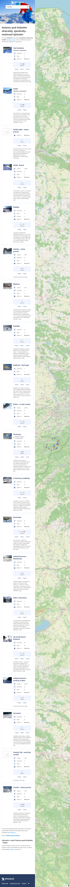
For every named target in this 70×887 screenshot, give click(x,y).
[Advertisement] (12, 859)
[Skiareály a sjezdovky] (28, 883)
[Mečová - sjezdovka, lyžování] (7, 286)
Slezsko (27, 384)
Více (30, 81)
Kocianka (17, 713)
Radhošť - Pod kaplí (21, 365)
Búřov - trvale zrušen (21, 404)
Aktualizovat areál (15, 883)
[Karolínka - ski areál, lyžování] (7, 519)
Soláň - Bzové (18, 165)
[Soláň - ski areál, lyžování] (7, 91)
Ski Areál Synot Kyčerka (19, 638)
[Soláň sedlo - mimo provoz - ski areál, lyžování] (7, 131)
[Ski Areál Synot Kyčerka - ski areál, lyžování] (7, 639)
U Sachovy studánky (21, 478)
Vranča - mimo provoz (22, 787)
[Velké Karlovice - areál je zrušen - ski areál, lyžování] (7, 680)
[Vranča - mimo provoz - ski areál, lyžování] (7, 789)
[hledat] (27, 7)
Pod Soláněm (18, 48)
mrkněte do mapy (11, 40)
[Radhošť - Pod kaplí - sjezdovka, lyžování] (7, 367)
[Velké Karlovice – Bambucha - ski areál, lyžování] (7, 558)
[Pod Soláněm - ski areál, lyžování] (7, 50)
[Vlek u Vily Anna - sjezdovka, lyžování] (7, 600)
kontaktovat (12, 832)
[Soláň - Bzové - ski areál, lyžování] (7, 167)
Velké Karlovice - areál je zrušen (20, 679)
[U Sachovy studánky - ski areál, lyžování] (7, 480)
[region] (52, 443)
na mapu (12, 849)
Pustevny (17, 434)
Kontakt (24, 883)
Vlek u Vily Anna (20, 598)
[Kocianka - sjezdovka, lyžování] (7, 715)
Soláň (15, 89)
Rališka (16, 207)
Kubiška (16, 326)
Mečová (16, 284)
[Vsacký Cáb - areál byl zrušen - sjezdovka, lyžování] (7, 754)
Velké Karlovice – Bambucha (20, 557)
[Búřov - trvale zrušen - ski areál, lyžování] (7, 406)
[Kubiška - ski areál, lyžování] (7, 328)
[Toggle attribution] (68, 885)
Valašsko (22, 69)
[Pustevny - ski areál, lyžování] (7, 436)
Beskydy (16, 69)
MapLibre (65, 885)
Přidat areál (5, 883)
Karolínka (17, 517)
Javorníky (27, 69)
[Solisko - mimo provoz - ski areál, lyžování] (7, 251)
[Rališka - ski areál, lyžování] (7, 209)
